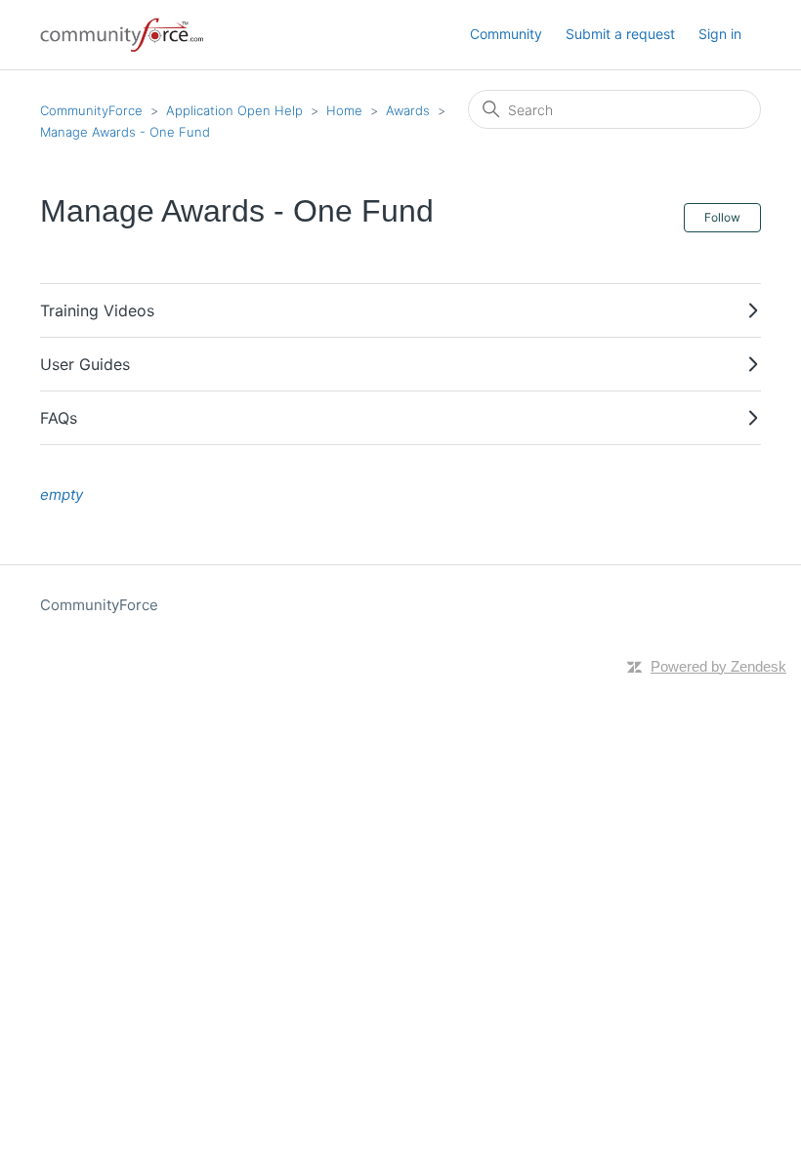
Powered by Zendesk (718, 666)
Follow (722, 217)
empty (61, 494)
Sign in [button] (719, 33)
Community (506, 33)
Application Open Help (234, 110)
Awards (408, 110)
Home (344, 110)
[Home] (123, 35)
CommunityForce (91, 110)
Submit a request (620, 33)
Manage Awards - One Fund (125, 132)
